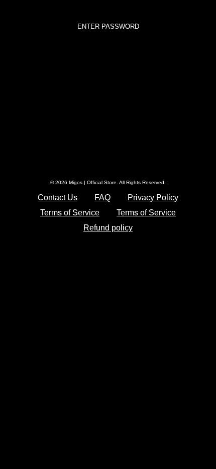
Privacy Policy (153, 197)
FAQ (102, 197)
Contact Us (57, 197)
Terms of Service (69, 212)
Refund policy (108, 227)
